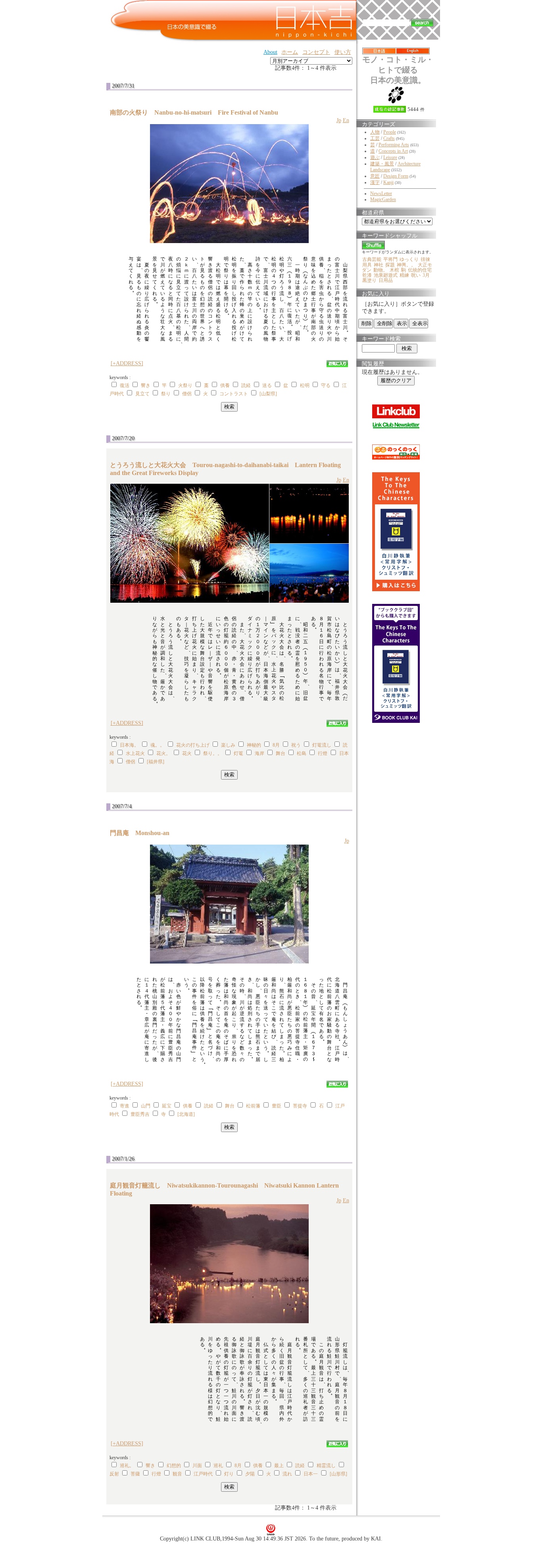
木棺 (394, 270)
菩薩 (135, 1474)
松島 (301, 753)
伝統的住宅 (420, 270)
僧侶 (187, 394)
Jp (338, 120)
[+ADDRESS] (127, 363)
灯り (229, 1474)
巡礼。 (127, 1465)
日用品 (386, 280)
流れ (287, 1474)
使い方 (342, 52)
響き (145, 385)
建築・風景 (382, 164)
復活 (124, 385)
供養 (225, 385)
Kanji (388, 182)
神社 (378, 265)
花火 (187, 753)
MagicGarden (383, 199)
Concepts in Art (393, 151)
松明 (304, 385)
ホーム (289, 52)
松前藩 (253, 1106)
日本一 (311, 1474)
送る (267, 385)
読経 (246, 385)
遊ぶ (375, 157)
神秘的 (254, 745)
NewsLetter (381, 193)
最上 (279, 1465)
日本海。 (129, 745)
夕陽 (250, 1474)
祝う (296, 745)
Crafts (389, 138)
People (389, 132)
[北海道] (186, 1114)
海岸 (259, 753)
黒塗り (369, 280)
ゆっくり (409, 259)
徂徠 (425, 259)
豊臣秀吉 (140, 1114)
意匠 (375, 176)
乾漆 (367, 275)
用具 (367, 265)
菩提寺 (300, 1106)
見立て (142, 394)
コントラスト (233, 394)
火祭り (185, 385)
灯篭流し (321, 745)
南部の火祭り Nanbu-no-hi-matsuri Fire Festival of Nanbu (194, 112)
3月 (426, 275)
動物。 (380, 270)
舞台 (280, 753)
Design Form (395, 176)
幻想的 (174, 1465)
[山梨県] (268, 394)
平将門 (390, 259)
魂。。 (157, 745)
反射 (114, 1474)
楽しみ (228, 745)
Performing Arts (394, 145)
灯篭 (238, 753)
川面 (197, 1465)
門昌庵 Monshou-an (143, 833)
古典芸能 (371, 259)
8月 (276, 745)
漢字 (375, 182)
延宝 (166, 1106)
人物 (375, 132)
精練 (404, 275)
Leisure (390, 157)
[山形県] (338, 1474)
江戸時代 (203, 1474)
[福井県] (155, 761)
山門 (145, 1106)
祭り (166, 394)
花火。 (163, 753)
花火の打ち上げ (192, 745)
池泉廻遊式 (386, 275)
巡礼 (218, 1465)
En (346, 120)
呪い (416, 275)
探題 (390, 265)
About (270, 52)
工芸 (375, 138)
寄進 (124, 1106)
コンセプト (316, 52)
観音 (177, 1474)
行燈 (322, 753)
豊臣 (276, 1106)
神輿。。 (406, 265)
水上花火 (135, 753)
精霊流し (326, 1465)
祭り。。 (212, 753)
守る (326, 385)
